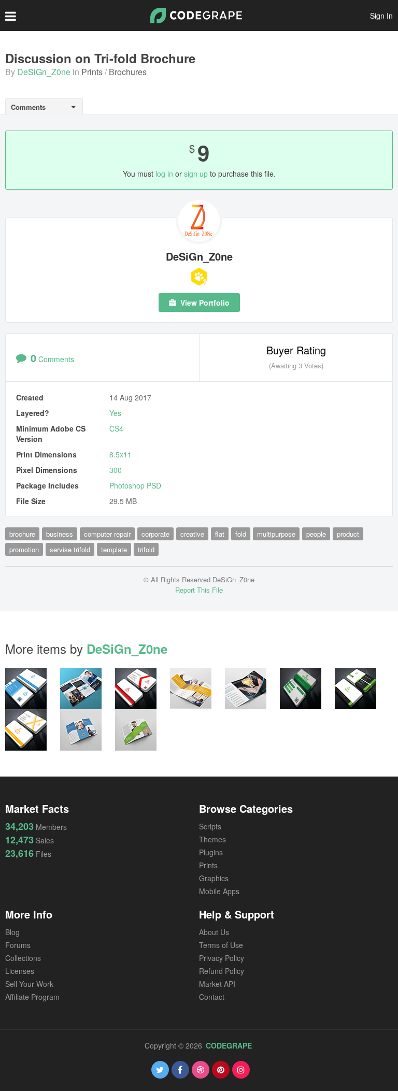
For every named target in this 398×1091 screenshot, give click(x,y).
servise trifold (70, 549)
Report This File (199, 590)
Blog (12, 932)
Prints (92, 72)
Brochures (128, 72)
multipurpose (276, 534)
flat (219, 534)
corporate (155, 534)
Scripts (210, 826)
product (348, 534)
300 (115, 470)
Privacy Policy (221, 958)
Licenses (19, 971)
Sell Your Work (29, 984)
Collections (23, 958)
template (114, 549)
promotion (24, 549)
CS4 (116, 428)
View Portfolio (204, 302)
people (316, 534)
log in (164, 173)
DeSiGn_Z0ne (43, 72)
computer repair (107, 534)
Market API (217, 984)
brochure (22, 534)
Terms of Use (221, 945)
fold (240, 534)
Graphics (214, 878)
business (59, 534)
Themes (212, 839)
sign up (196, 173)
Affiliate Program (32, 997)
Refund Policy (221, 971)
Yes (115, 413)
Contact (211, 997)
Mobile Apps (219, 891)
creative (192, 534)
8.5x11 (120, 454)
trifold (146, 549)
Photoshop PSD (135, 485)
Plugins (211, 852)
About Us (214, 932)
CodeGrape (229, 1045)
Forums (18, 945)
